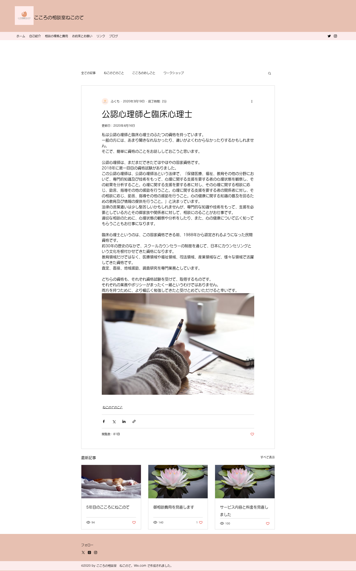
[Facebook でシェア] (104, 421)
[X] (83, 552)
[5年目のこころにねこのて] (111, 481)
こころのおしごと (143, 72)
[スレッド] (89, 552)
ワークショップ (174, 72)
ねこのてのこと (114, 72)
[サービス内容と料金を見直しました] (245, 481)
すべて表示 (267, 457)
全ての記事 (88, 72)
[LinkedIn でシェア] (124, 421)
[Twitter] (329, 36)
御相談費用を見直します (173, 507)
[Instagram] (335, 36)
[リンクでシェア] (134, 421)
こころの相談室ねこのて (59, 17)
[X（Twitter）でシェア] (114, 421)
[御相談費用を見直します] (178, 481)
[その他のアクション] (251, 101)
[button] (270, 73)
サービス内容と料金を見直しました (244, 510)
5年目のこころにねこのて (108, 507)
